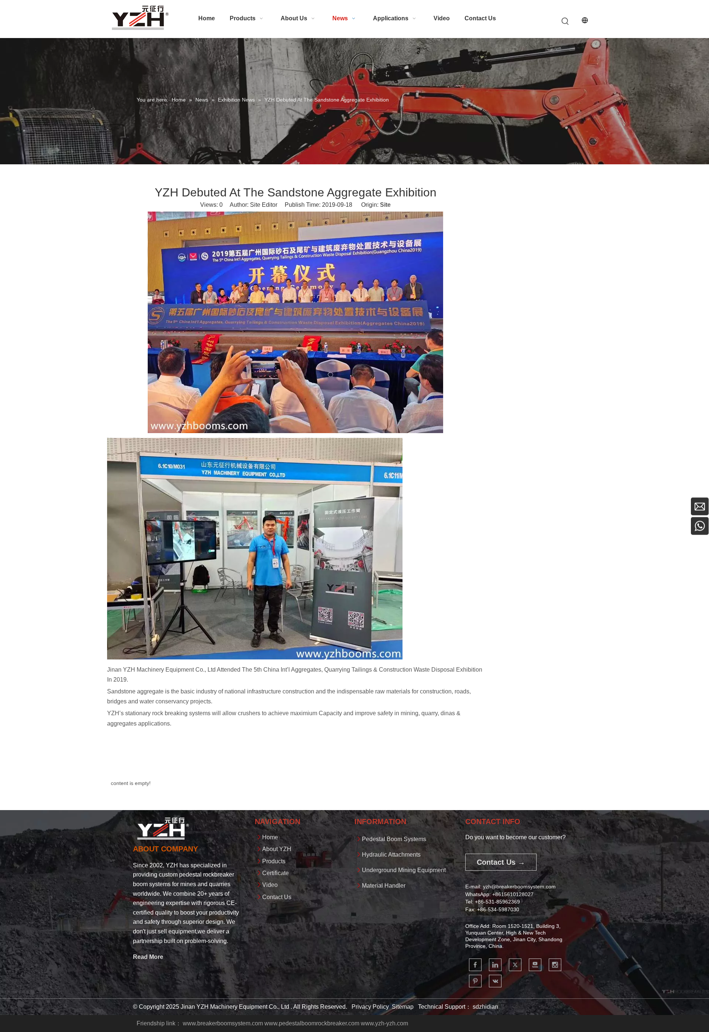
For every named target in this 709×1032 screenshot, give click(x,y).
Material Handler (383, 885)
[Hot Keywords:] (565, 21)
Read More (148, 957)
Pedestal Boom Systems (394, 839)
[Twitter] (515, 965)
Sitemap (403, 1007)
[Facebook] (475, 965)
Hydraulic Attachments (391, 854)
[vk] (495, 981)
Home (270, 837)
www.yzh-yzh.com (384, 1023)
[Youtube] (535, 965)
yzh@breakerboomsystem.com (519, 886)
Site (385, 205)
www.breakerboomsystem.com (223, 1023)
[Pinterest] (475, 981)
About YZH (276, 849)
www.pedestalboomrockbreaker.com (311, 1023)
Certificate (275, 873)
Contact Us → (501, 862)
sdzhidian (485, 1007)
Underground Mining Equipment (404, 870)
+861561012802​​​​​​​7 (513, 894)
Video (270, 885)
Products (273, 861)
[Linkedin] (495, 965)
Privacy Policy (370, 1007)
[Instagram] (555, 965)
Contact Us (276, 897)
